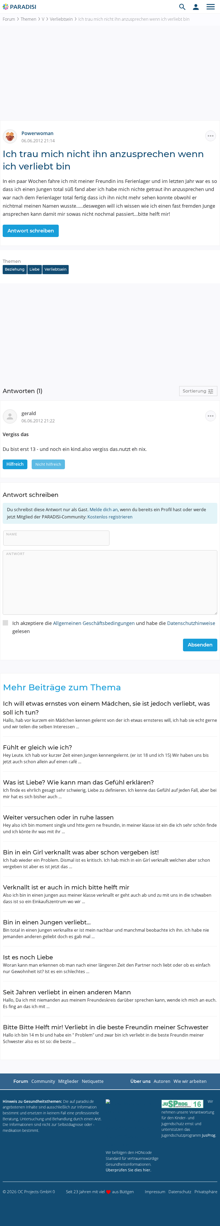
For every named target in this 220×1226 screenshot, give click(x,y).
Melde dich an (104, 510)
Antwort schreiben (31, 231)
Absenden (200, 645)
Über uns (140, 1081)
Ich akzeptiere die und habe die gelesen (113, 627)
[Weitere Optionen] (210, 136)
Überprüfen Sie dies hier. (128, 1169)
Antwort (15, 553)
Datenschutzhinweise (191, 623)
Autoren (162, 1081)
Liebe (34, 269)
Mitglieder (68, 1081)
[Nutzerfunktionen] (196, 6)
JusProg (208, 1135)
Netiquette (93, 1081)
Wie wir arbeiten (190, 1081)
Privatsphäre (206, 1191)
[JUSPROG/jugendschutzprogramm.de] (182, 1103)
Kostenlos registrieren (110, 517)
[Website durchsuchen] (182, 6)
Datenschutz (179, 1191)
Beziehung (14, 269)
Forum (9, 19)
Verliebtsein (61, 19)
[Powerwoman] (12, 136)
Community (43, 1081)
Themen (28, 19)
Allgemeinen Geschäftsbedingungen (94, 623)
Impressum (155, 1191)
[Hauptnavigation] (210, 6)
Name (11, 534)
